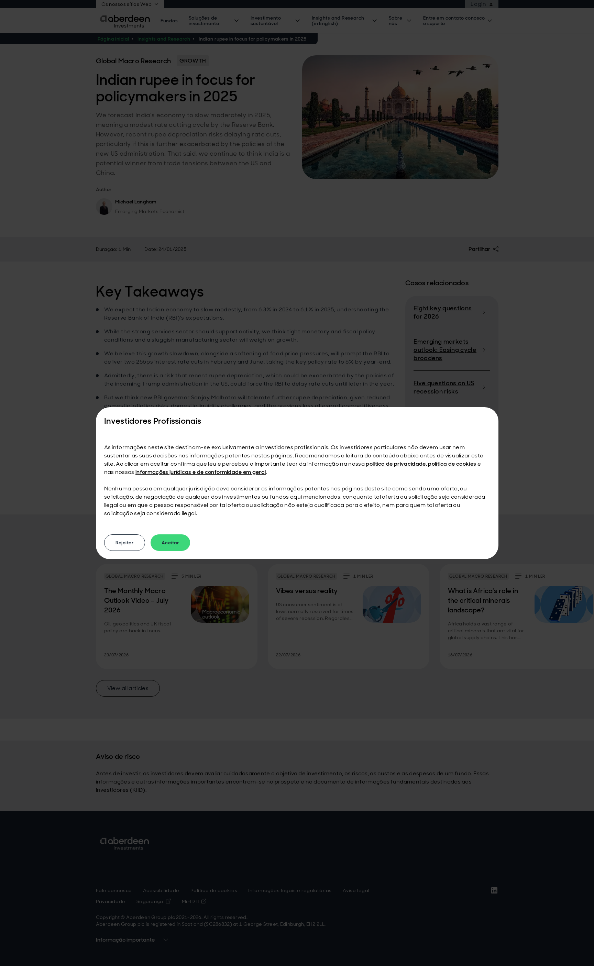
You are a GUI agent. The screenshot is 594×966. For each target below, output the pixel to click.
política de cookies (452, 463)
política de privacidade (396, 463)
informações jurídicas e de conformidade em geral (200, 472)
